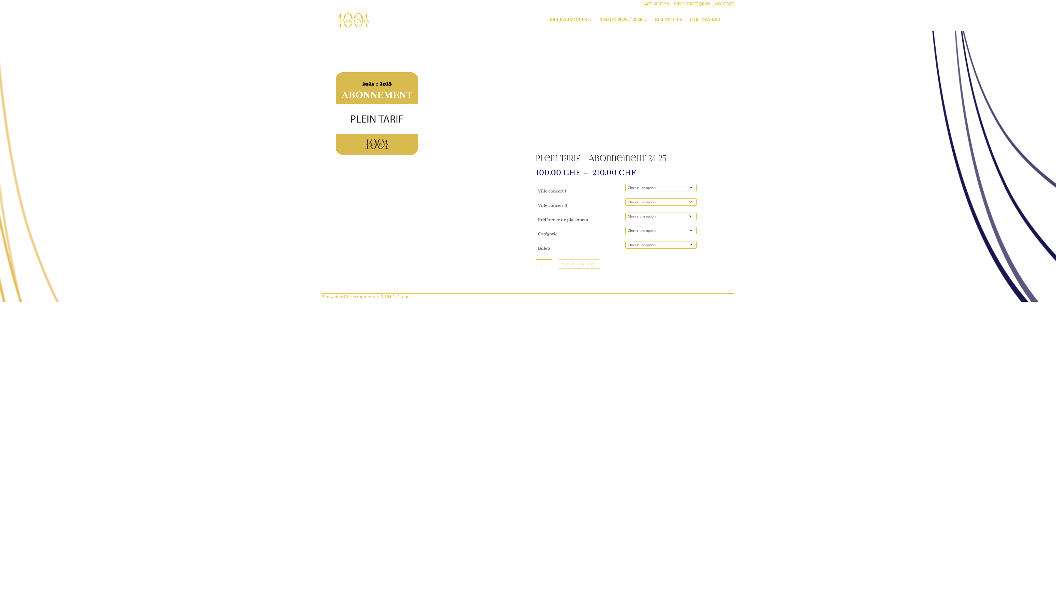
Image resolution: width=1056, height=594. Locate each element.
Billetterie (669, 20)
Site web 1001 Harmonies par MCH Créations (366, 296)
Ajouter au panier (579, 263)
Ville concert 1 (552, 191)
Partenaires (705, 20)
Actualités (656, 4)
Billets (544, 248)
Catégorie (547, 234)
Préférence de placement (563, 219)
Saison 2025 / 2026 (621, 20)
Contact (724, 4)
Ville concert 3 (552, 205)
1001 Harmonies (568, 20)
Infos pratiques (692, 4)
